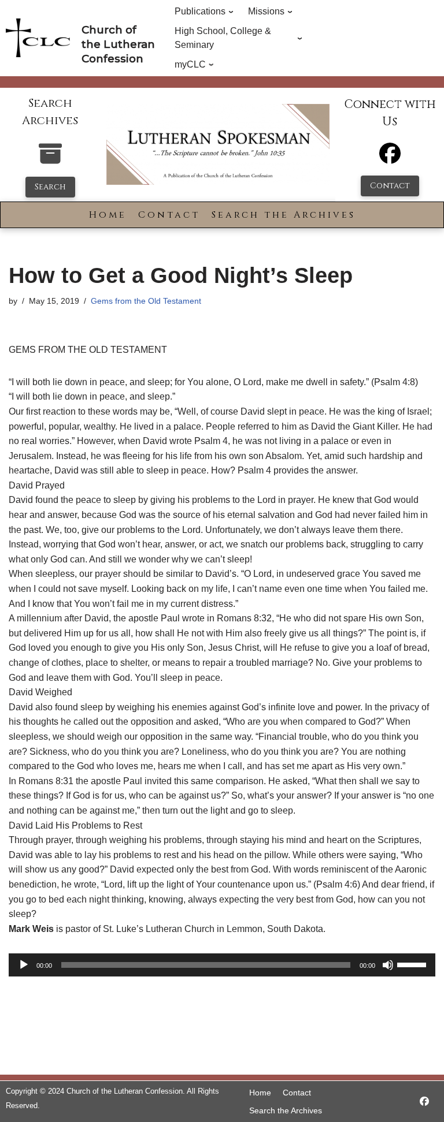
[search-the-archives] (50, 159)
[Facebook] (390, 158)
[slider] (413, 963)
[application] (222, 964)
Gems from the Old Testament (146, 300)
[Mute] (388, 965)
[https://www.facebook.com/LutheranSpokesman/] (424, 1101)
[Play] (23, 965)
